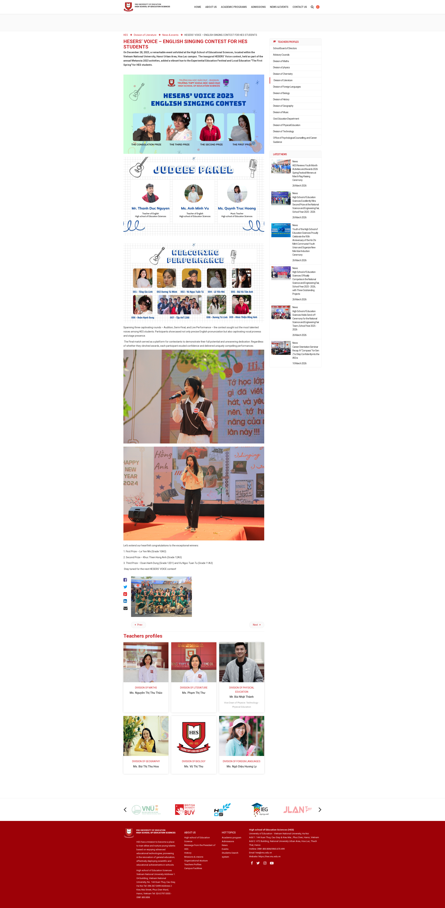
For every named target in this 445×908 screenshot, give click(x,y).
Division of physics (281, 67)
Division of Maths (281, 61)
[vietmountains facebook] (252, 863)
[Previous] (125, 809)
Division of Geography (283, 105)
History (187, 853)
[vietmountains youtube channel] (271, 863)
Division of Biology (281, 93)
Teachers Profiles (192, 864)
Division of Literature (283, 80)
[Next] (319, 809)
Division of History (281, 99)
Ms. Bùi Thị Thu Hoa (146, 766)
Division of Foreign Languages (287, 86)
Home (197, 7)
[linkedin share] (125, 601)
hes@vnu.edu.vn (264, 852)
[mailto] (125, 608)
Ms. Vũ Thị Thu (193, 766)
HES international (318, 7)
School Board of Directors (285, 48)
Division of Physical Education (286, 125)
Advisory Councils (281, 54)
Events (225, 849)
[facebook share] (125, 580)
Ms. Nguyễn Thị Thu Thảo (146, 692)
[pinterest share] (125, 594)
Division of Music (280, 112)
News (225, 845)
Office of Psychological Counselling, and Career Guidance (295, 139)
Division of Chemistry (283, 73)
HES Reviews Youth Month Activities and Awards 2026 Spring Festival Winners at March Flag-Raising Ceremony (305, 172)
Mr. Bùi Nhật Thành (242, 696)
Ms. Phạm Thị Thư (193, 692)
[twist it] (125, 587)
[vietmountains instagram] (265, 863)
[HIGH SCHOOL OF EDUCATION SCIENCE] (155, 7)
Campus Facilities (193, 868)
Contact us (300, 7)
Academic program (231, 837)
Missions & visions (193, 857)
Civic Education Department (286, 118)
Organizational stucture (196, 860)
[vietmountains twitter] (258, 863)
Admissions (258, 7)
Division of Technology (283, 131)
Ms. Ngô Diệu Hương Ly (242, 766)
